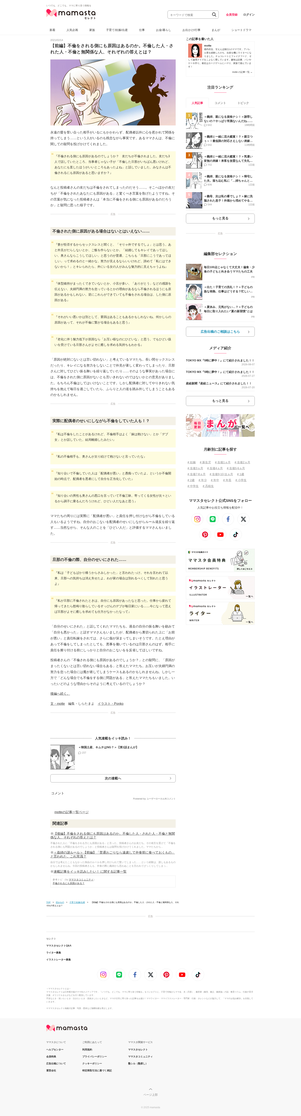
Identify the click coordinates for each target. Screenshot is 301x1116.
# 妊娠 (192, 462)
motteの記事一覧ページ (71, 812)
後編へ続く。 (60, 693)
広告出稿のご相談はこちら (220, 331)
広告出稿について (56, 1063)
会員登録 (232, 14)
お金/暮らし (163, 30)
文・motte (57, 703)
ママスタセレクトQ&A (58, 945)
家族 (92, 30)
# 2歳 (191, 480)
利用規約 (87, 1049)
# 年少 (203, 480)
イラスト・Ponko (110, 703)
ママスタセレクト (138, 1049)
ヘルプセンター (54, 1049)
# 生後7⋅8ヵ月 (197, 474)
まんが (216, 30)
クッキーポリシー (92, 1063)
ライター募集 (53, 952)
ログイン (249, 14)
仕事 (142, 30)
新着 (52, 30)
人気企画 (72, 30)
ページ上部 (150, 1094)
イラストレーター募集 (58, 959)
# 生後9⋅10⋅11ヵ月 (221, 474)
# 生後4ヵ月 (215, 468)
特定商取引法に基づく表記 (97, 1070)
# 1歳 (240, 474)
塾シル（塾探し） (138, 1063)
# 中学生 (193, 486)
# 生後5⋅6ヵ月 (236, 468)
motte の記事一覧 (242, 72)
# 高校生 (208, 486)
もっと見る (220, 218)
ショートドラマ (241, 30)
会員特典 (51, 1056)
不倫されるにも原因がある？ (69, 883)
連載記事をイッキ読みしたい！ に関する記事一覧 (90, 871)
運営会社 (51, 1070)
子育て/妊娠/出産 (117, 30)
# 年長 (227, 480)
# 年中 (215, 480)
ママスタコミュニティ (81, 879)
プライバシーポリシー (94, 1056)
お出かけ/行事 (191, 30)
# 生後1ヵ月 (223, 462)
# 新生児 (205, 462)
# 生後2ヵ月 (242, 462)
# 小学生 (241, 480)
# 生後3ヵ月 (195, 468)
